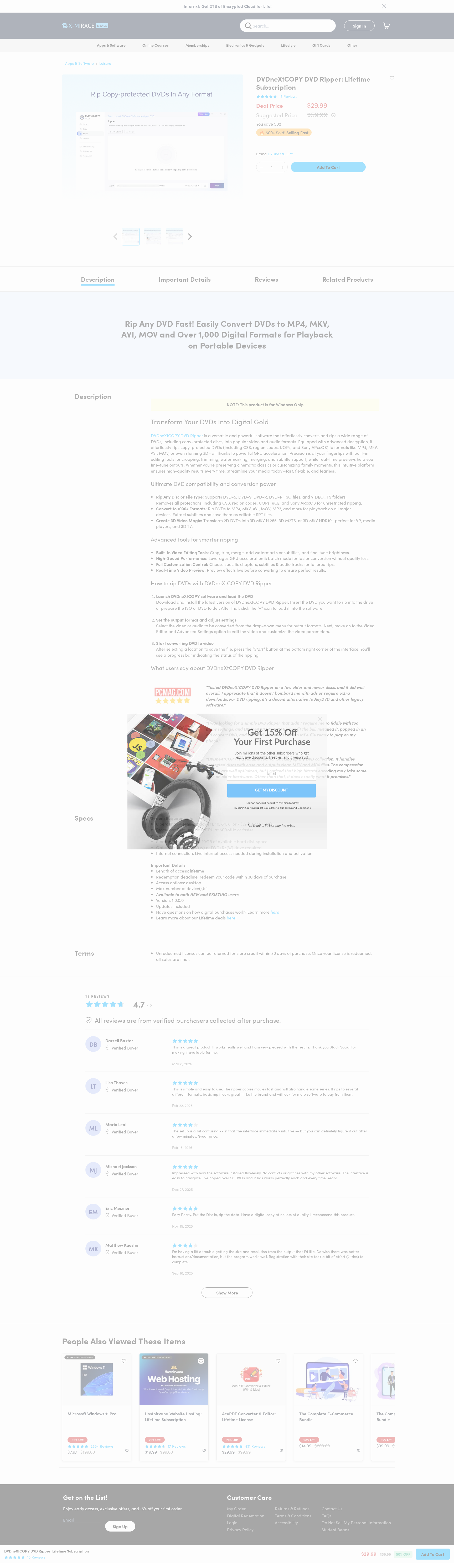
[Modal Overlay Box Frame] (227, 781)
